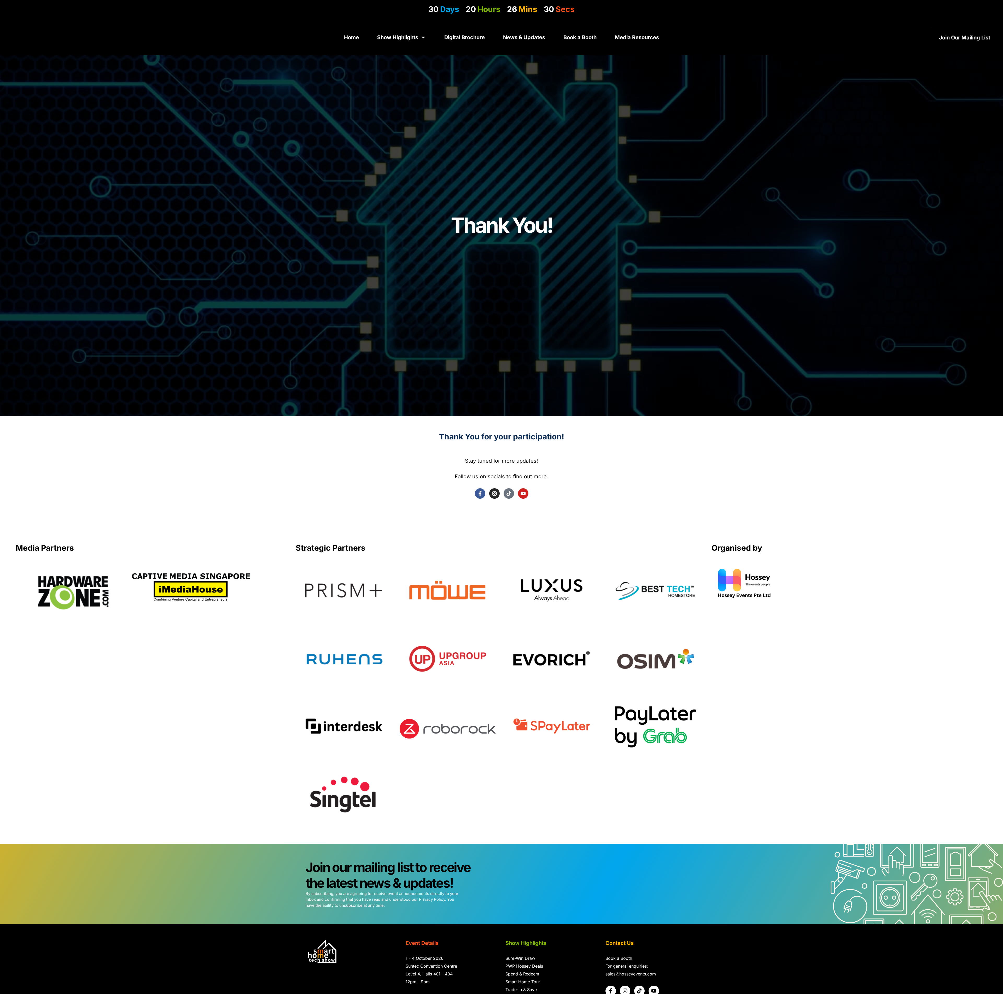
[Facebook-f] (480, 493)
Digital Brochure (464, 37)
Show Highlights (397, 37)
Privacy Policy (432, 899)
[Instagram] (494, 493)
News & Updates (524, 37)
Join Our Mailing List (964, 37)
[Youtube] (523, 493)
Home (351, 37)
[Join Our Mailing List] (996, 37)
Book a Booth (580, 37)
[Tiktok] (509, 493)
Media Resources (637, 37)
